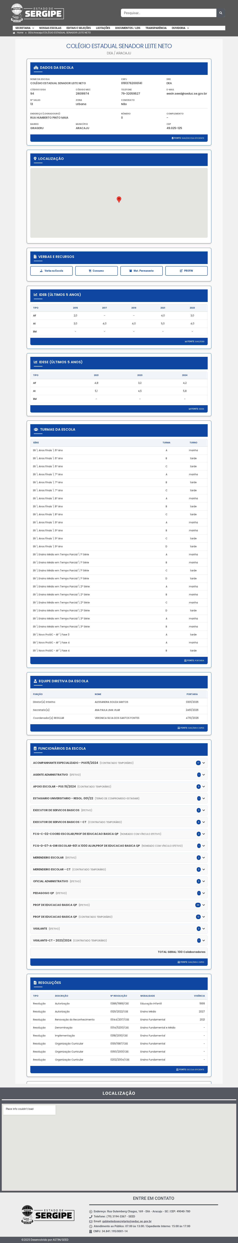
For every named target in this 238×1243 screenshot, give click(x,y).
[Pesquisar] (220, 13)
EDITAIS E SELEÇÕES (79, 28)
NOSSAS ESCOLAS (50, 28)
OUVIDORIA (178, 28)
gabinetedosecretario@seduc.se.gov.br (127, 1221)
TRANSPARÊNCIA (156, 28)
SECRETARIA (22, 28)
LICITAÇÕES (103, 28)
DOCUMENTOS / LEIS (127, 28)
